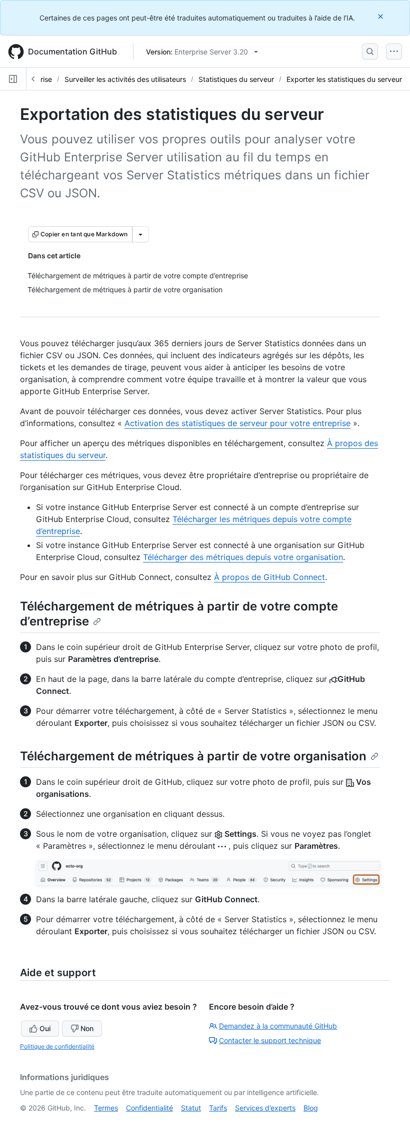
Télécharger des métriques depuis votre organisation (243, 557)
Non (87, 1028)
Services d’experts (265, 1108)
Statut (191, 1108)
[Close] (382, 16)
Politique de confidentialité (57, 1046)
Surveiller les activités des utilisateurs (125, 79)
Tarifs (218, 1108)
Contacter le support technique (270, 1040)
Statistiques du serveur (236, 79)
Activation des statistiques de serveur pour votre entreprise (237, 423)
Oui (45, 1028)
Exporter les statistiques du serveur (344, 79)
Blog (311, 1108)
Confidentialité (149, 1108)
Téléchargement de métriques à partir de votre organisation (193, 756)
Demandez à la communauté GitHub (278, 1026)
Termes (106, 1108)
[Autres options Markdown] (140, 234)
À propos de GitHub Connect (269, 577)
